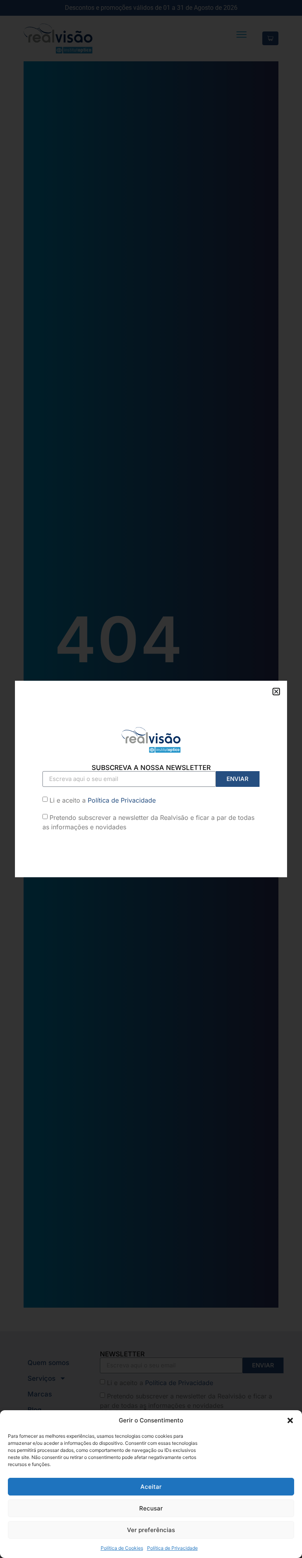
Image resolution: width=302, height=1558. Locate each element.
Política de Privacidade (172, 1548)
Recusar (151, 1508)
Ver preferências (151, 1530)
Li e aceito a (103, 800)
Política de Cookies (122, 1548)
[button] (290, 1420)
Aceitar (151, 1486)
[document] (151, 779)
